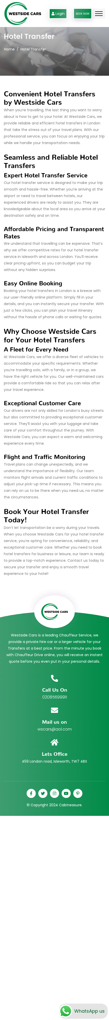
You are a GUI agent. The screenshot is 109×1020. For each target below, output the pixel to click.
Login (60, 13)
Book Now (82, 14)
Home (9, 49)
